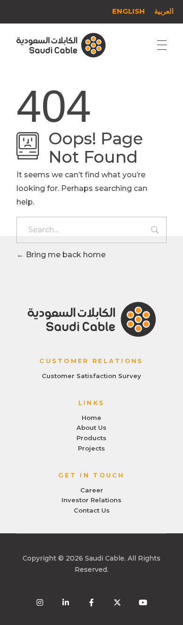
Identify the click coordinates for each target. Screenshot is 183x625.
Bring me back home (65, 254)
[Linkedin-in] (65, 602)
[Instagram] (40, 602)
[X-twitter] (117, 602)
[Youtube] (143, 602)
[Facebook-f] (91, 602)
